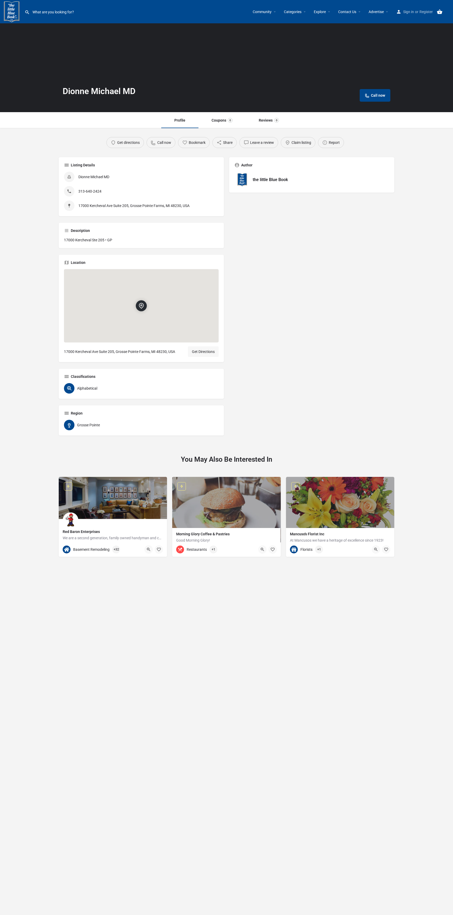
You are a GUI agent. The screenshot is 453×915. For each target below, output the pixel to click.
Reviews (268, 120)
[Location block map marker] (141, 305)
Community (262, 12)
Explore (320, 12)
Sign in (408, 12)
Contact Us (347, 12)
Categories (292, 12)
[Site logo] (12, 11)
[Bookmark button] (159, 549)
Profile (179, 120)
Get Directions (203, 352)
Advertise (376, 12)
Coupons (221, 120)
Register (426, 12)
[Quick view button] (148, 549)
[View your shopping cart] (440, 12)
